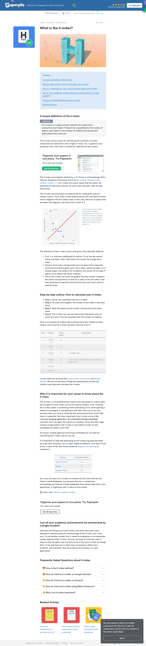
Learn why (100, 13)
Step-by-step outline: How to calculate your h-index (65, 84)
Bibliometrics (62, 22)
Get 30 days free (51, 168)
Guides (42, 22)
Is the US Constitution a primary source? (47, 629)
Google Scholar (61, 470)
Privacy (65, 643)
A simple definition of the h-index (57, 80)
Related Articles (49, 104)
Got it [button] (122, 638)
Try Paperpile (134, 5)
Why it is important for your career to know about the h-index (69, 88)
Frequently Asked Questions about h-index (61, 100)
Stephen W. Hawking (87, 446)
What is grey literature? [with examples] (91, 629)
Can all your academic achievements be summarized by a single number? (70, 94)
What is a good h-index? (65, 492)
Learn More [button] (118, 631)
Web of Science (82, 378)
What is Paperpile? (52, 643)
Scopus (70, 378)
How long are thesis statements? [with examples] (71, 629)
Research (50, 22)
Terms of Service (76, 643)
